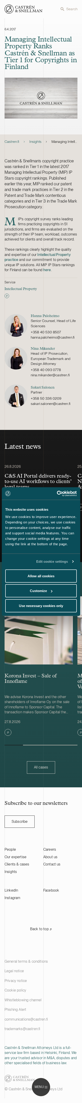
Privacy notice (16, 981)
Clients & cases (17, 864)
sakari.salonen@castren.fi (50, 404)
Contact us (52, 864)
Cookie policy (15, 990)
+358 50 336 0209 (46, 398)
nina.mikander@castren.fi (50, 375)
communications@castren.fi (26, 1019)
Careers (49, 849)
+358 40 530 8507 (46, 332)
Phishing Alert (15, 1009)
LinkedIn (11, 890)
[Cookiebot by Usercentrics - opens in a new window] (58, 493)
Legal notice (14, 971)
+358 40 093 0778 (46, 370)
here (47, 270)
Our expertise (15, 857)
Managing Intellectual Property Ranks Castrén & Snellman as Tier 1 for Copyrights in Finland (64, 141)
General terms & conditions (26, 961)
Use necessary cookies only (41, 605)
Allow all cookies (41, 576)
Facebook (51, 890)
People (10, 849)
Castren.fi (12, 141)
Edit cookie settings (52, 561)
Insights (35, 141)
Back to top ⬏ (41, 929)
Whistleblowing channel (23, 1000)
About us (50, 857)
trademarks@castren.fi (22, 1029)
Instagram (12, 898)
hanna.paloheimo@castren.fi (52, 337)
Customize (38, 591)
